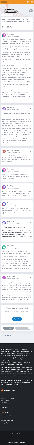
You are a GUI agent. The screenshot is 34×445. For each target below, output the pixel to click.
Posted (13, 36)
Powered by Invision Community (17, 442)
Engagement (5, 400)
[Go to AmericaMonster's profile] (4, 151)
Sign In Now (17, 319)
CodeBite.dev (20, 435)
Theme (13, 433)
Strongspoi (7, 26)
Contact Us (20, 433)
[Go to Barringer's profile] (4, 204)
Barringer (10, 203)
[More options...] (30, 35)
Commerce (5, 405)
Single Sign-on (6, 422)
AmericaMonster (13, 150)
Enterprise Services (7, 420)
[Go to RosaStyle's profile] (4, 108)
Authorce (10, 246)
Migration (4, 425)
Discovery (5, 402)
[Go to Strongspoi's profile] (4, 35)
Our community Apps (8, 398)
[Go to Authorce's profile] (4, 247)
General (15, 28)
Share (9, 328)
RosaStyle (10, 107)
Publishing (5, 407)
